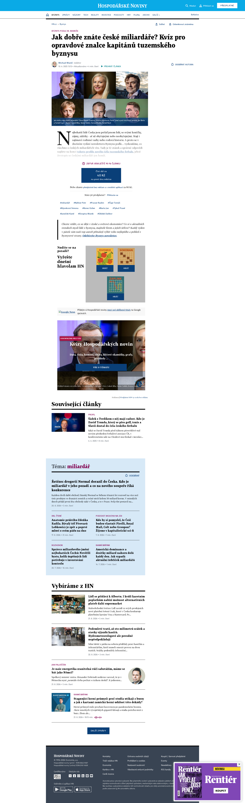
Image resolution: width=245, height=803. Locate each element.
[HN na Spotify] (87, 775)
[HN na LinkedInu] (83, 775)
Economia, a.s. (72, 760)
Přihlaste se (112, 195)
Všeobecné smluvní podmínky (140, 770)
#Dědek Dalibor (105, 213)
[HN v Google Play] (63, 789)
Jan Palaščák (59, 664)
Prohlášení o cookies (136, 761)
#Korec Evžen (88, 208)
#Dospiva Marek (86, 213)
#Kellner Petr (80, 202)
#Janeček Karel (67, 213)
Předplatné (227, 5)
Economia (107, 765)
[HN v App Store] (82, 789)
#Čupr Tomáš (114, 202)
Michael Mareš (65, 63)
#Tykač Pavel (119, 208)
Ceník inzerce (108, 774)
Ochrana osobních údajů (138, 756)
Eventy (164, 761)
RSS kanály (166, 770)
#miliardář (65, 202)
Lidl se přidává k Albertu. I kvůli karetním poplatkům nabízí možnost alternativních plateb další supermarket (116, 600)
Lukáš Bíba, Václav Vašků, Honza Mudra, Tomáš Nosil (91, 123)
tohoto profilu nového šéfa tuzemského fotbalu (105, 151)
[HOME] (47, 15)
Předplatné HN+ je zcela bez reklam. (134, 397)
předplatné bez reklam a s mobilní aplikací (103, 187)
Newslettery (166, 765)
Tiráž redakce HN (110, 761)
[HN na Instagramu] (78, 775)
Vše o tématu (101, 367)
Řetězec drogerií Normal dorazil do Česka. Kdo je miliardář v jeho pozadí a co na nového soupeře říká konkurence (93, 486)
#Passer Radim (97, 202)
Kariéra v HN (108, 770)
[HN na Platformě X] (70, 775)
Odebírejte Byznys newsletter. (99, 235)
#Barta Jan (104, 208)
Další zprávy (98, 730)
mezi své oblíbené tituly (119, 310)
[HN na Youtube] (91, 775)
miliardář (78, 466)
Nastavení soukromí (136, 765)
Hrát (105, 268)
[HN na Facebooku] (74, 775)
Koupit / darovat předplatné (173, 756)
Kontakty (106, 756)
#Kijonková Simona (69, 208)
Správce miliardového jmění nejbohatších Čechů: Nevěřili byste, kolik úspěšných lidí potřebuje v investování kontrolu (71, 556)
